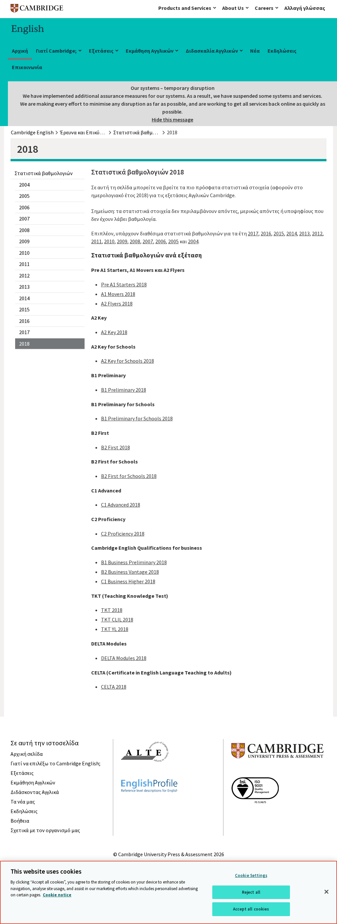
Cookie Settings (251, 875)
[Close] (326, 891)
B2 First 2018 (115, 447)
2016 (24, 321)
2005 (24, 196)
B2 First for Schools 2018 (129, 476)
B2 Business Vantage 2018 (130, 571)
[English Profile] (149, 804)
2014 (24, 298)
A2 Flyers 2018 (117, 303)
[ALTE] (144, 773)
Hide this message (172, 119)
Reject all (251, 892)
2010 (24, 253)
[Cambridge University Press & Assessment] (277, 771)
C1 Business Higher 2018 (128, 581)
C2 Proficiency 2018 (122, 533)
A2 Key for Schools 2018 (127, 360)
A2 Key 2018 (114, 332)
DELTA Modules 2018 (123, 658)
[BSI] (255, 815)
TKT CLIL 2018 (117, 619)
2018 (24, 343)
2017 (24, 332)
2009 (24, 241)
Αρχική (20, 50)
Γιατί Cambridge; (56, 50)
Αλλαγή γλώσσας (304, 8)
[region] (168, 892)
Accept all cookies (251, 909)
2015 (24, 309)
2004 (24, 184)
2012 (24, 275)
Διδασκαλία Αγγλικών (212, 50)
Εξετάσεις (101, 50)
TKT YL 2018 (114, 629)
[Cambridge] (37, 9)
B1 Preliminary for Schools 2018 (137, 418)
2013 (24, 286)
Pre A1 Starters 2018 (124, 284)
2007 (24, 218)
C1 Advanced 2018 (120, 504)
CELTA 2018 (113, 686)
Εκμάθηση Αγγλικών (149, 50)
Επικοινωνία (27, 67)
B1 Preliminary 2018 (123, 389)
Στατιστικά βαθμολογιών (43, 173)
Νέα (255, 50)
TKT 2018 (111, 610)
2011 (24, 264)
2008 (24, 230)
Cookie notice (57, 895)
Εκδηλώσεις (282, 50)
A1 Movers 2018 (118, 294)
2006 (24, 207)
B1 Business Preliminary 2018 (134, 562)
